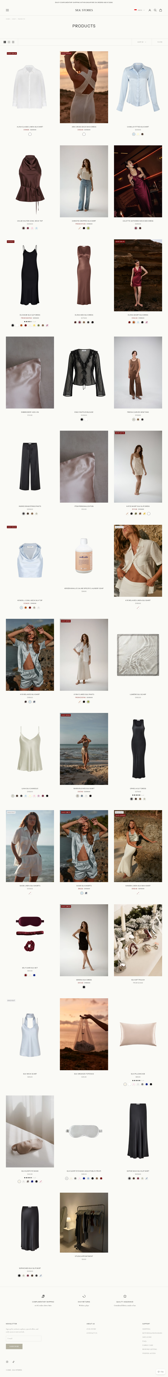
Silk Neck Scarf (30, 1074)
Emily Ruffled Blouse (84, 412)
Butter (138, 134)
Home (8, 19)
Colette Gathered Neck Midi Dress (138, 221)
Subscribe (14, 1346)
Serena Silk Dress (84, 980)
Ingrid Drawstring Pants (30, 506)
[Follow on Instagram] (7, 1362)
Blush (32, 228)
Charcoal (142, 1084)
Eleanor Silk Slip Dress (30, 315)
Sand (34, 607)
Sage (133, 419)
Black (83, 228)
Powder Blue (88, 1178)
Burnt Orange (21, 325)
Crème (86, 419)
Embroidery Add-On (30, 412)
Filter (160, 42)
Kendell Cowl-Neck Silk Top (29, 600)
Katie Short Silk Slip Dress (138, 506)
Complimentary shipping (43, 1302)
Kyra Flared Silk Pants (84, 694)
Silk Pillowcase (138, 1074)
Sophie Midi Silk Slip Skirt (30, 1268)
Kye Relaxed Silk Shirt (30, 694)
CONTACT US (92, 1333)
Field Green (38, 325)
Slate (34, 701)
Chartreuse (88, 228)
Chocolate (23, 228)
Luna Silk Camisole (30, 788)
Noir (81, 419)
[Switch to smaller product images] (9, 42)
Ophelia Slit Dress (138, 788)
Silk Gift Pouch (138, 980)
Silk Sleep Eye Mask (29, 1171)
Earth (42, 325)
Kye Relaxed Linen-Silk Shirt (138, 600)
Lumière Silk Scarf (138, 694)
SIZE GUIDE (147, 1337)
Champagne (79, 228)
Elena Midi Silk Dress (84, 315)
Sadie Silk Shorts (84, 886)
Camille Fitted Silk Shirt (138, 127)
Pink (133, 1084)
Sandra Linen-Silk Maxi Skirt (138, 886)
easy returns (84, 1302)
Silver (38, 607)
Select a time (83, 1249)
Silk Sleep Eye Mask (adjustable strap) (84, 1171)
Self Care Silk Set (30, 968)
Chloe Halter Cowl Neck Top (30, 221)
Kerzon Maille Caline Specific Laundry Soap (84, 588)
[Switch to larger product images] (5, 42)
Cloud (29, 134)
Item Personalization (84, 506)
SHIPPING (146, 1329)
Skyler (133, 134)
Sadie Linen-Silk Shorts (30, 886)
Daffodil (34, 325)
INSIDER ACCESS (149, 1353)
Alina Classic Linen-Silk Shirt (30, 127)
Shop (14, 19)
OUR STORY (91, 1329)
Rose (47, 325)
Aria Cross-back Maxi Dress (84, 127)
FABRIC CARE (147, 1345)
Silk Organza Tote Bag (84, 1074)
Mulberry (27, 228)
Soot (88, 322)
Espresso (142, 134)
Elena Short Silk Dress (138, 315)
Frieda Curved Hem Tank (138, 412)
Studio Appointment (84, 1256)
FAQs (144, 1341)
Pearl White (17, 325)
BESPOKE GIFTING (149, 1349)
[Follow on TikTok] (13, 1362)
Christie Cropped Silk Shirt (84, 221)
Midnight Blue (34, 975)
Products (21, 19)
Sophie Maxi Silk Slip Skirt (138, 1171)
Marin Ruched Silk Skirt (84, 788)
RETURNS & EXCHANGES (152, 1333)
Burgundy (25, 325)
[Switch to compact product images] (13, 42)
